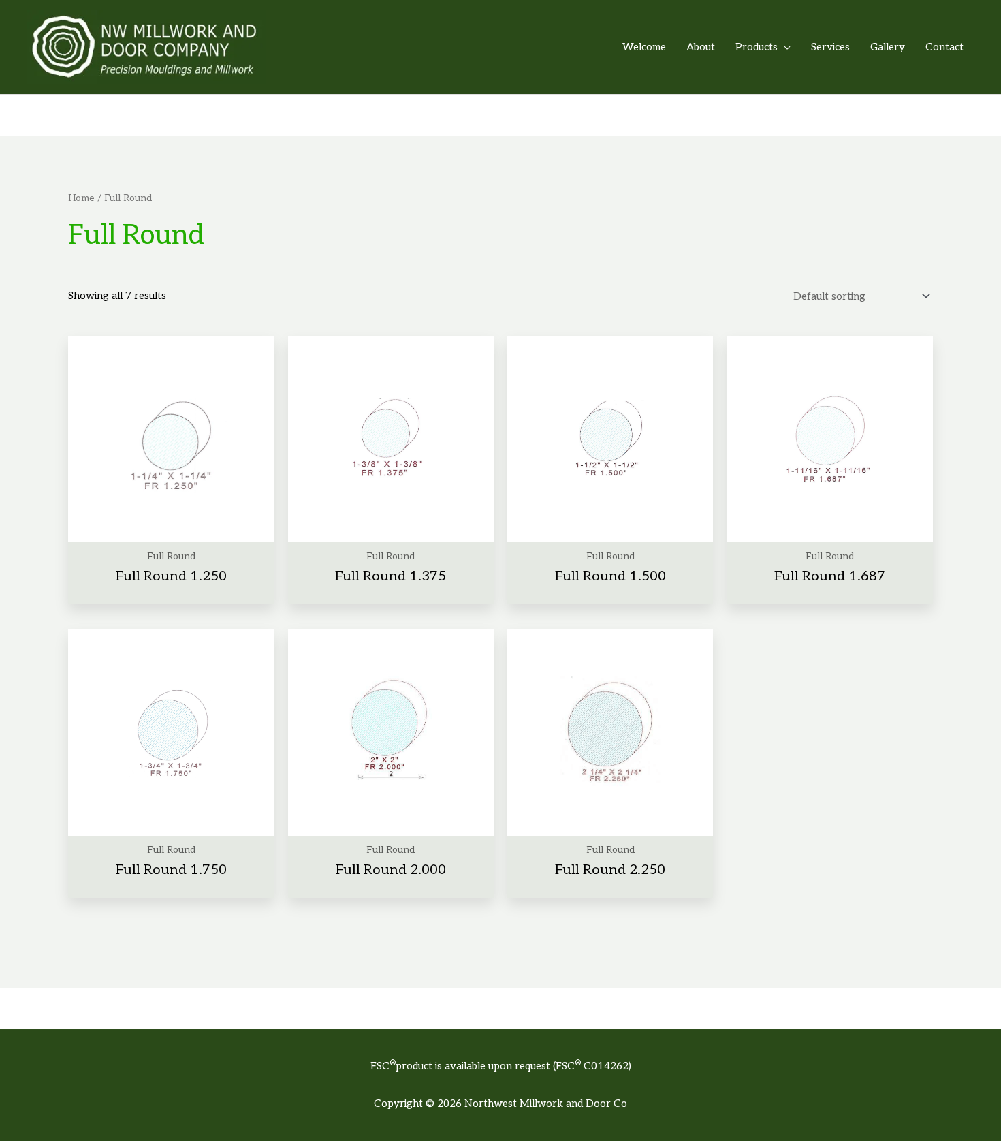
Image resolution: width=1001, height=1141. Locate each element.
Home (81, 198)
